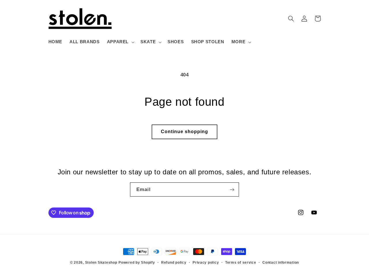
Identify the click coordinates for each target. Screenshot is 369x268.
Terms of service (240, 262)
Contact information (280, 262)
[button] (120, 42)
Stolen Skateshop (101, 262)
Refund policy (174, 262)
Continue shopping (184, 131)
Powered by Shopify (136, 262)
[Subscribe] (232, 189)
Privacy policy (206, 262)
